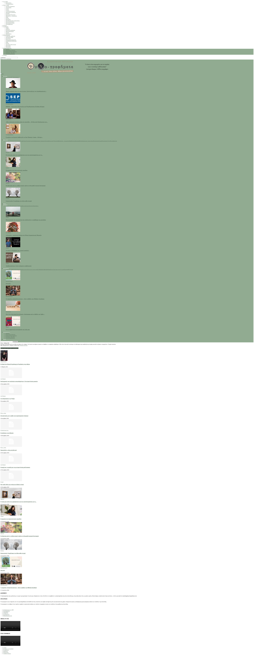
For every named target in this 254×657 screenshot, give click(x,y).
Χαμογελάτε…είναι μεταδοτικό (9, 450)
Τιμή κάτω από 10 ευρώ (11, 44)
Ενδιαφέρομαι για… (7, 48)
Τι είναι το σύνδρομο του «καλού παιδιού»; (17, 250)
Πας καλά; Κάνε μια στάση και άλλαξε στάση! (12, 484)
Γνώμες (7, 10)
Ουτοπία (8, 283)
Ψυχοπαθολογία (9, 24)
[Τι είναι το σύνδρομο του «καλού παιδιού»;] (13, 246)
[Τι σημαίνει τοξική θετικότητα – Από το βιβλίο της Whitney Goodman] (13, 295)
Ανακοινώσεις (3, 361)
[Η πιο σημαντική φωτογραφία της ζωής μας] (13, 325)
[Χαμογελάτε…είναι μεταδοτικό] (11, 446)
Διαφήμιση (5, 651)
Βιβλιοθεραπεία (6, 35)
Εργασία (7, 13)
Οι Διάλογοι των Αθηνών (7, 433)
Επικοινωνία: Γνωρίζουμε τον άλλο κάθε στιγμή (19, 201)
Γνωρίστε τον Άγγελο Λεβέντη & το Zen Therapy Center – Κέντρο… (24, 137)
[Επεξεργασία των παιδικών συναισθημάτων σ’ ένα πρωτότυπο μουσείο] (11, 377)
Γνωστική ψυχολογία (10, 11)
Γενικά (7, 8)
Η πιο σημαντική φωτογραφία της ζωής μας (18, 329)
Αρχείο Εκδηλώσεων (10, 54)
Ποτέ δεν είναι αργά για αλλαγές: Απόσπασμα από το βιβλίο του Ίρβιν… (25, 314)
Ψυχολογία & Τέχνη (10, 23)
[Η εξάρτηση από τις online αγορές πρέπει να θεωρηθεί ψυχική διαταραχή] (13, 181)
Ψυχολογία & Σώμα (10, 21)
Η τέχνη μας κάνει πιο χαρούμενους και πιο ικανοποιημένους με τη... (19, 501)
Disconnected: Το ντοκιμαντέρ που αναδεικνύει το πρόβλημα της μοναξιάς (26, 220)
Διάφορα (7, 49)
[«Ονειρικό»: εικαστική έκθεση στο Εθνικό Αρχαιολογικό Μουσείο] (13, 231)
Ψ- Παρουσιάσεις (9, 4)
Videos (7, 27)
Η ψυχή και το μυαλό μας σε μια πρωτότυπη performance (15, 467)
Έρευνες (5, 25)
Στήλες (7, 327)
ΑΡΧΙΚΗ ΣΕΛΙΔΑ (23, 345)
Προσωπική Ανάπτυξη (10, 50)
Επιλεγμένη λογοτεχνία (11, 39)
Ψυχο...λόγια (3, 413)
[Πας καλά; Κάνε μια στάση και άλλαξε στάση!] (11, 480)
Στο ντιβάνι (5, 1)
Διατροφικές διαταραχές (11, 12)
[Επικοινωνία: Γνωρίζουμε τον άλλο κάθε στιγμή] (13, 197)
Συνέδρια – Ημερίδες (10, 52)
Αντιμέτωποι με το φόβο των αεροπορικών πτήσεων (14, 416)
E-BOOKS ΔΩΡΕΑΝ (10, 36)
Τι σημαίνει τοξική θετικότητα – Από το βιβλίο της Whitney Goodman (25, 299)
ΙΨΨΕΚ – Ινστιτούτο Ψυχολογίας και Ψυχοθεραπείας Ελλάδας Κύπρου (25, 106)
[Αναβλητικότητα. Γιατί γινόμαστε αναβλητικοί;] (13, 262)
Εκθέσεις (8, 29)
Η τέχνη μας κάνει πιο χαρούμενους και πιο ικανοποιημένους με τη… (24, 155)
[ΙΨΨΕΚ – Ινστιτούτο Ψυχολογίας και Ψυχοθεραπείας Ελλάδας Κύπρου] (13, 102)
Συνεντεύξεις (8, 2)
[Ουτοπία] (13, 279)
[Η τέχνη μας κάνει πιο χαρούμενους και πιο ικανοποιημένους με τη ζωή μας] (13, 151)
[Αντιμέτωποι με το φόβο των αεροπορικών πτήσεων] (11, 412)
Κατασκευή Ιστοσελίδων (9, 655)
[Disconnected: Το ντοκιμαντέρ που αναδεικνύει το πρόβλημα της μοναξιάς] (13, 216)
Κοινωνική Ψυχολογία (10, 14)
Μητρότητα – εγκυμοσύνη (11, 15)
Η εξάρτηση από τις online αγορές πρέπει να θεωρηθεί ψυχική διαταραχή (25, 185)
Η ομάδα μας (6, 650)
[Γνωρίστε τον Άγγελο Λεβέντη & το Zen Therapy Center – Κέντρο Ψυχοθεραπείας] (13, 133)
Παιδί (7, 17)
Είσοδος (5, 55)
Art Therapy (5, 26)
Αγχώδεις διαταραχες (10, 6)
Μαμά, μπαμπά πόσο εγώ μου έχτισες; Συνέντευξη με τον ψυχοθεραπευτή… (26, 91)
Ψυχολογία (8, 46)
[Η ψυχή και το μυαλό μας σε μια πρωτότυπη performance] (11, 463)
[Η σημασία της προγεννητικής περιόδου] (13, 166)
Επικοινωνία (5, 652)
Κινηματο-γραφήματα (10, 30)
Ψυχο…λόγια (6, 5)
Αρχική (4, 647)
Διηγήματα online (9, 37)
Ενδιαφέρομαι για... (5, 430)
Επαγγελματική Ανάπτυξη (11, 51)
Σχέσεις (7, 18)
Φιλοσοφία (8, 19)
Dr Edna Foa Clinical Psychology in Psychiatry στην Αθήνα (15, 364)
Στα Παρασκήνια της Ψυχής (8, 398)
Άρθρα (7, 167)
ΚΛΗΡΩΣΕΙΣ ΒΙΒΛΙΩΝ (11, 41)
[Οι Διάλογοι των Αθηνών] (11, 429)
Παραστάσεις (8, 33)
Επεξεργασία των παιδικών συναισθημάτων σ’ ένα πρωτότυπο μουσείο (19, 381)
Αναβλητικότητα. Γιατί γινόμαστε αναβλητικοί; (19, 266)
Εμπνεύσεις (8, 38)
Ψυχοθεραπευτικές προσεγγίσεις (13, 20)
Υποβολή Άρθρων (7, 653)
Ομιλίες (7, 32)
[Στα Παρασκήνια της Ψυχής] (11, 394)
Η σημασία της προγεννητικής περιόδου (16, 170)
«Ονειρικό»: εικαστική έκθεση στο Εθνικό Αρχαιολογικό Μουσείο (23, 235)
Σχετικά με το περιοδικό (8, 648)
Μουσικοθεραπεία (10, 31)
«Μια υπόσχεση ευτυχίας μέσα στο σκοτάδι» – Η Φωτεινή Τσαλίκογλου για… (27, 122)
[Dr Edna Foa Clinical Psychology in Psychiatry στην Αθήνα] (4, 360)
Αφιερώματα (8, 7)
